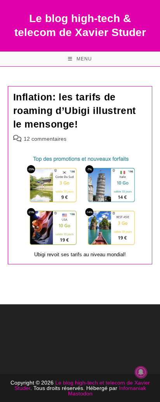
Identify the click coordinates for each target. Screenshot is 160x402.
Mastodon (80, 393)
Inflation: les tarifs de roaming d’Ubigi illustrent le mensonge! (74, 110)
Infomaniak (132, 388)
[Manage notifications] (141, 372)
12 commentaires (45, 139)
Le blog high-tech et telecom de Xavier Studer (82, 385)
